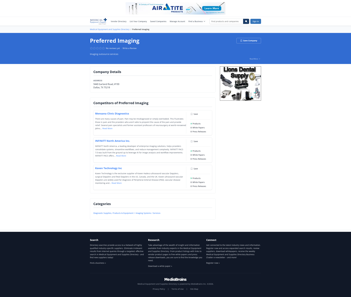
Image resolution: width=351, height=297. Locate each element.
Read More (107, 128)
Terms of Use (178, 289)
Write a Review (130, 48)
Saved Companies (158, 21)
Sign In (256, 21)
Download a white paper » (160, 266)
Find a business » (98, 263)
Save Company (250, 40)
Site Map (194, 289)
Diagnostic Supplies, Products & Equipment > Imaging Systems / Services (126, 213)
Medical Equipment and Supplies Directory (109, 29)
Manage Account (177, 21)
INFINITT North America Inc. (112, 140)
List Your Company (138, 21)
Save (196, 114)
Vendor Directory (118, 21)
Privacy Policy (159, 289)
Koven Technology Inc (108, 168)
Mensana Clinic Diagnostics (112, 113)
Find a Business (195, 21)
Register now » (213, 263)
